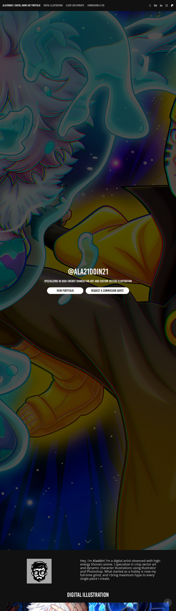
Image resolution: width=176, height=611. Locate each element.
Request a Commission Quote (107, 290)
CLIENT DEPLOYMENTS (75, 5)
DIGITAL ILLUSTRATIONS (53, 5)
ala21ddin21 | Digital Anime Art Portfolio (21, 5)
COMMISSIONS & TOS (95, 5)
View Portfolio (65, 290)
